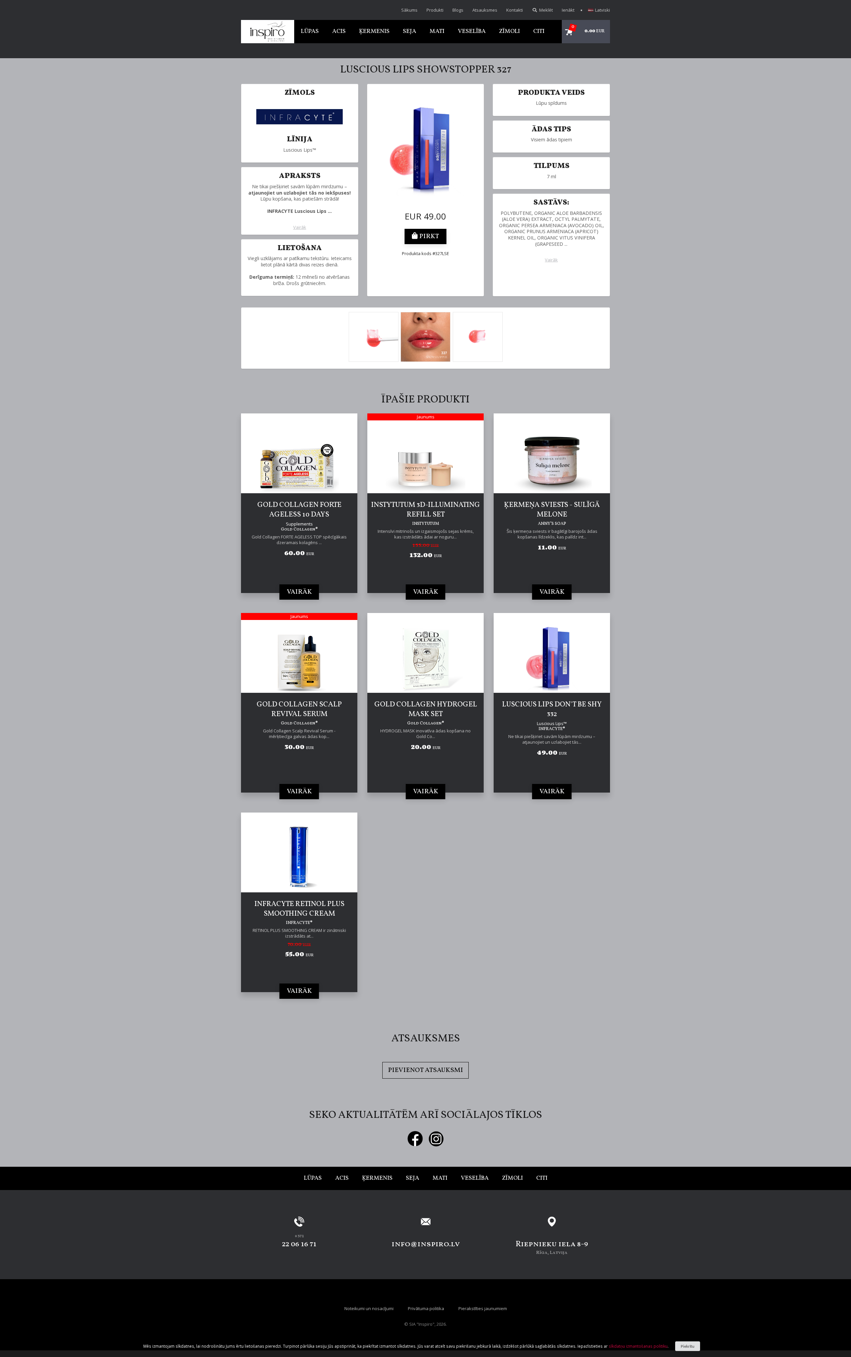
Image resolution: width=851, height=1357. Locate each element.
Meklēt (545, 10)
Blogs (457, 10)
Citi (539, 31)
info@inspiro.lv (426, 1244)
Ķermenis (374, 31)
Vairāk (299, 227)
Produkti (434, 10)
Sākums (409, 10)
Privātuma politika (426, 1308)
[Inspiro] (267, 31)
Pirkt (428, 236)
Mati (436, 31)
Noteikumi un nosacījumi (369, 1308)
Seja (409, 31)
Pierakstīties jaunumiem (482, 1308)
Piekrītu (687, 1346)
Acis (339, 31)
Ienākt (568, 10)
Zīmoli (509, 31)
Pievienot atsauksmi (425, 1070)
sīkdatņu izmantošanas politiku (638, 1346)
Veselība (472, 31)
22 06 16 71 (299, 1244)
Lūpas (310, 31)
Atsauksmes (484, 10)
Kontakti (514, 10)
